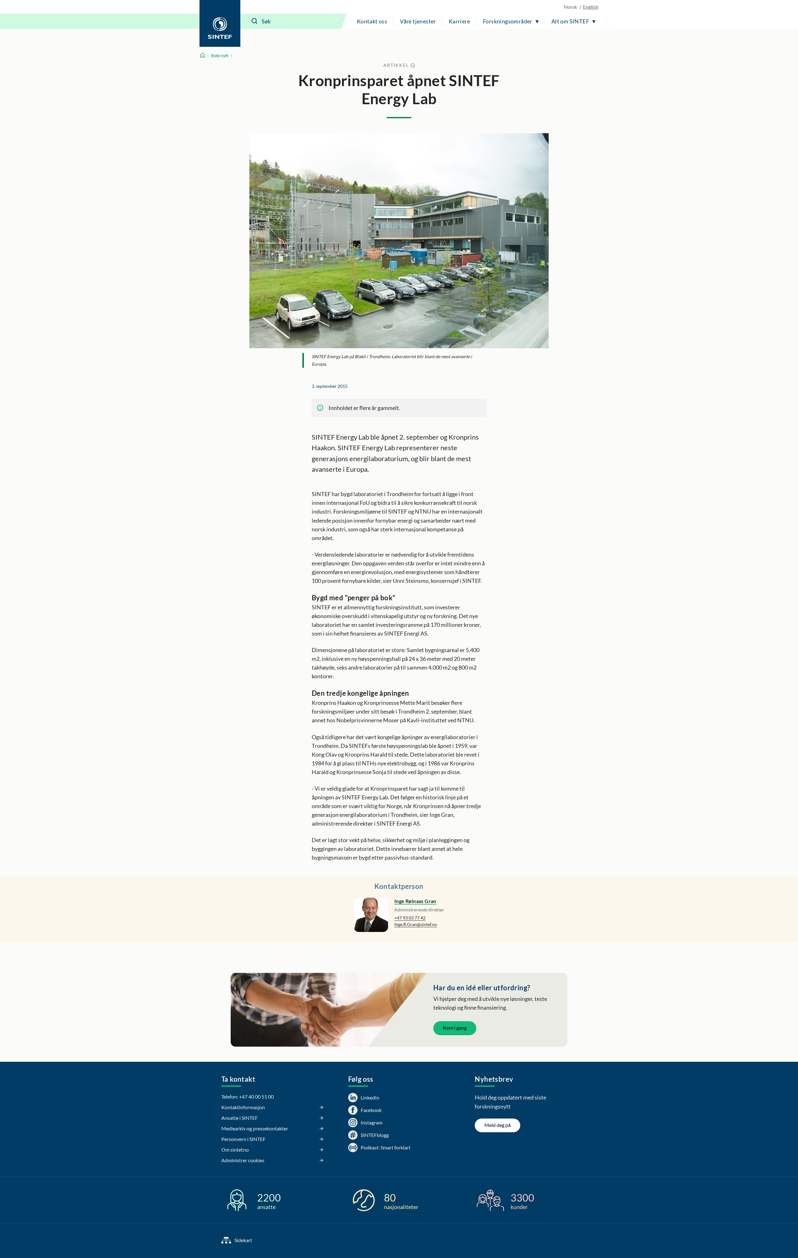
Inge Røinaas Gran (415, 901)
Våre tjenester (418, 21)
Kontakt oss (372, 21)
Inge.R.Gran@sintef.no (415, 924)
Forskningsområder (507, 21)
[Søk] (255, 21)
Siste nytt (219, 55)
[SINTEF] (220, 23)
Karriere (459, 21)
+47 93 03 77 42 (409, 917)
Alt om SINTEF (570, 21)
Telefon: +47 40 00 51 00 (247, 1097)
